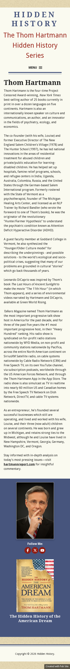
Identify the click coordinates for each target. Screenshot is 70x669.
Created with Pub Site (57, 666)
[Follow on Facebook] (28, 550)
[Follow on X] (35, 550)
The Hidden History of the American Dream (35, 618)
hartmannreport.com (19, 464)
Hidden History (35, 19)
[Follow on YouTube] (42, 550)
